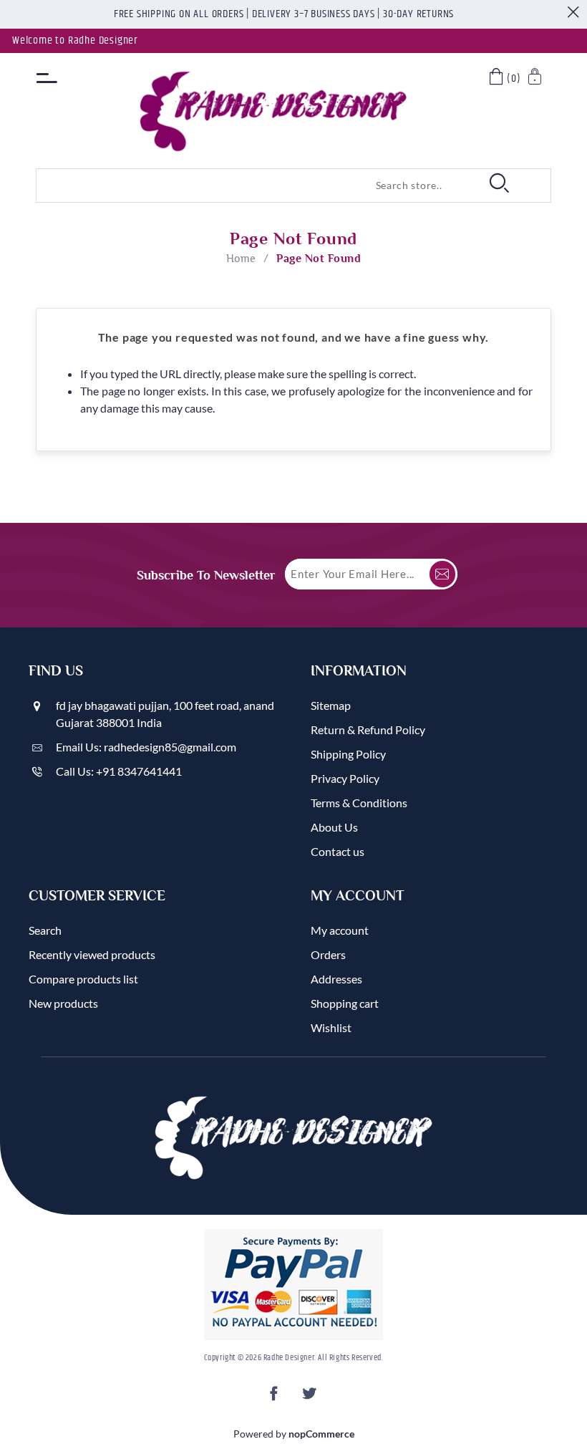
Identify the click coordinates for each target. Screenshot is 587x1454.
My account (340, 930)
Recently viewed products (92, 954)
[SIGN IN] (536, 78)
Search (45, 930)
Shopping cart (345, 1003)
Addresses (336, 979)
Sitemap (331, 705)
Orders (328, 954)
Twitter (310, 1398)
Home (241, 258)
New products (63, 1003)
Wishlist (331, 1027)
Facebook (276, 1398)
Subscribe (442, 574)
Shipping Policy (348, 754)
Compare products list (83, 979)
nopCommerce (321, 1433)
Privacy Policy (345, 778)
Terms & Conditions (359, 802)
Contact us (337, 851)
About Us (334, 827)
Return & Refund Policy (368, 729)
